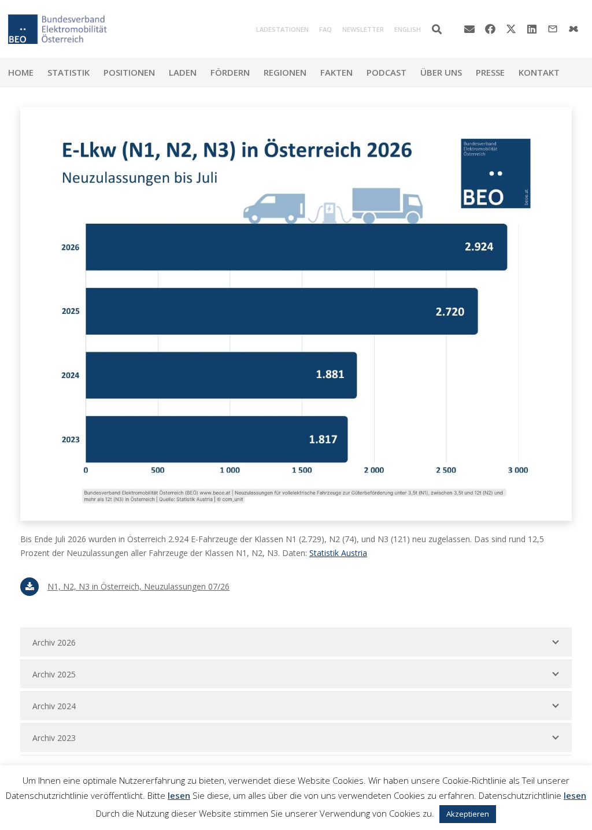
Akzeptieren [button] (467, 814)
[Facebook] (490, 28)
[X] (511, 28)
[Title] (573, 28)
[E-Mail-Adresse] (469, 28)
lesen (179, 795)
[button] (436, 29)
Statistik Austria (338, 552)
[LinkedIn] (531, 28)
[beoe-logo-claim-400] (57, 29)
